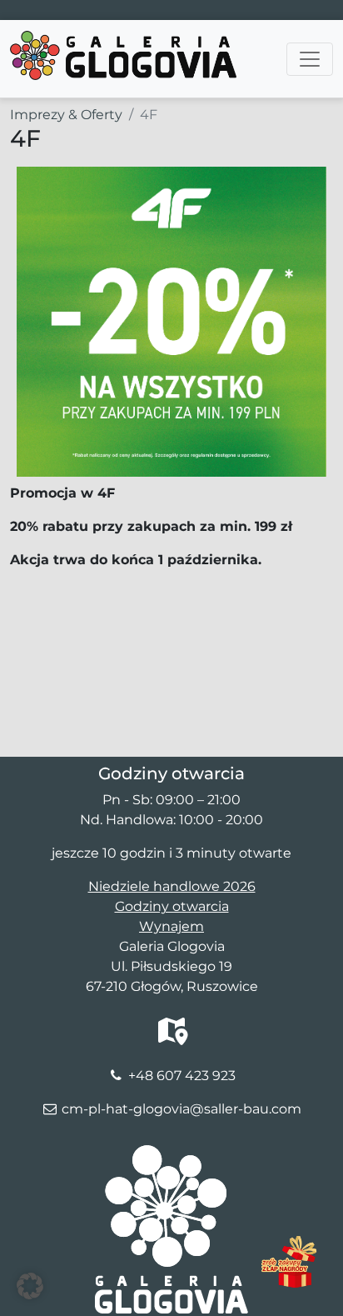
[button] (30, 1286)
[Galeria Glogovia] (123, 41)
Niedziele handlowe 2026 (172, 886)
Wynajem (171, 926)
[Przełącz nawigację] (309, 59)
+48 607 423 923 (182, 1075)
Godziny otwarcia (172, 906)
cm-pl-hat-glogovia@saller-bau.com (181, 1109)
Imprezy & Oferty (66, 115)
